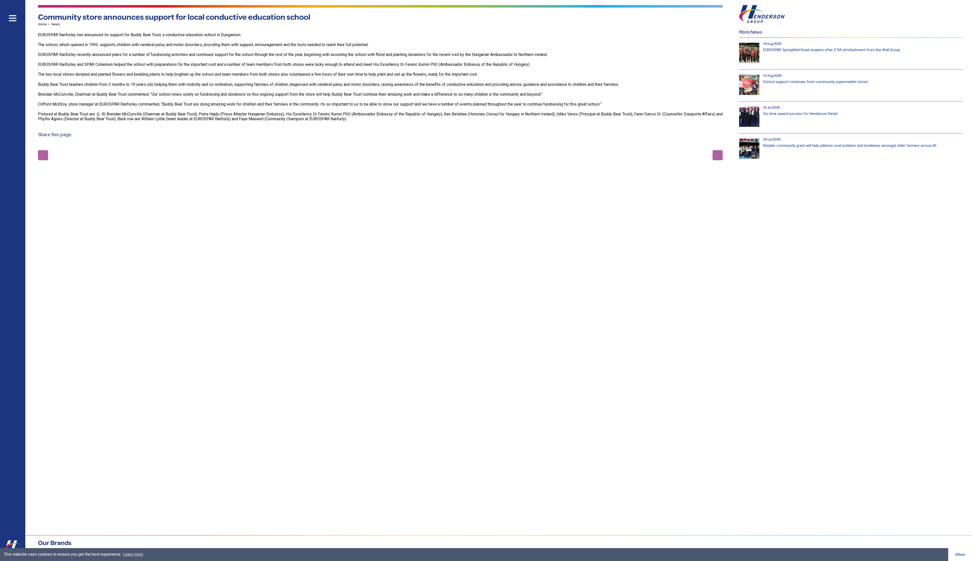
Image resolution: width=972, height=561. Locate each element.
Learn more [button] (133, 554)
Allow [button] (960, 554)
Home (42, 24)
